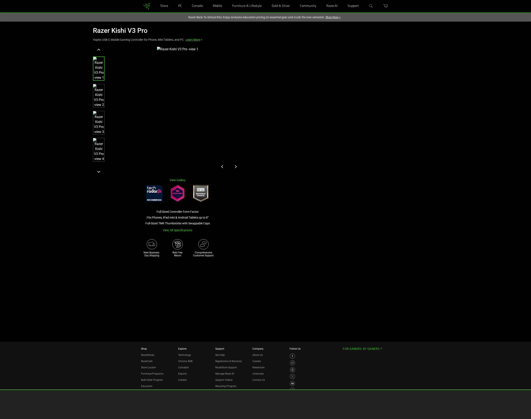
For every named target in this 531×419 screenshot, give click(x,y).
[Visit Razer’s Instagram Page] (292, 363)
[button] (99, 69)
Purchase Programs (152, 373)
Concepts (183, 367)
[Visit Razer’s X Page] (292, 377)
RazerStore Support (226, 367)
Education (146, 386)
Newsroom (258, 367)
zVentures (258, 373)
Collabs (182, 379)
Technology (184, 355)
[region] (168, 111)
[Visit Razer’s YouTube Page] (292, 383)
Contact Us (258, 379)
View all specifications (177, 230)
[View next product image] (236, 167)
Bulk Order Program (152, 379)
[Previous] (99, 50)
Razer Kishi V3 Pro (120, 30)
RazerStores (147, 355)
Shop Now (333, 17)
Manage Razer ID (224, 373)
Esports (182, 373)
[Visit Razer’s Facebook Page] (292, 356)
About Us (257, 355)
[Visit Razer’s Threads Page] (292, 370)
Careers (256, 361)
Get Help (220, 355)
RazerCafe (146, 361)
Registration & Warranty (228, 361)
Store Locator (148, 367)
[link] (146, 6)
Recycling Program (225, 386)
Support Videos (224, 379)
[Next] (99, 171)
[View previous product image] (222, 167)
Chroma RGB (185, 361)
